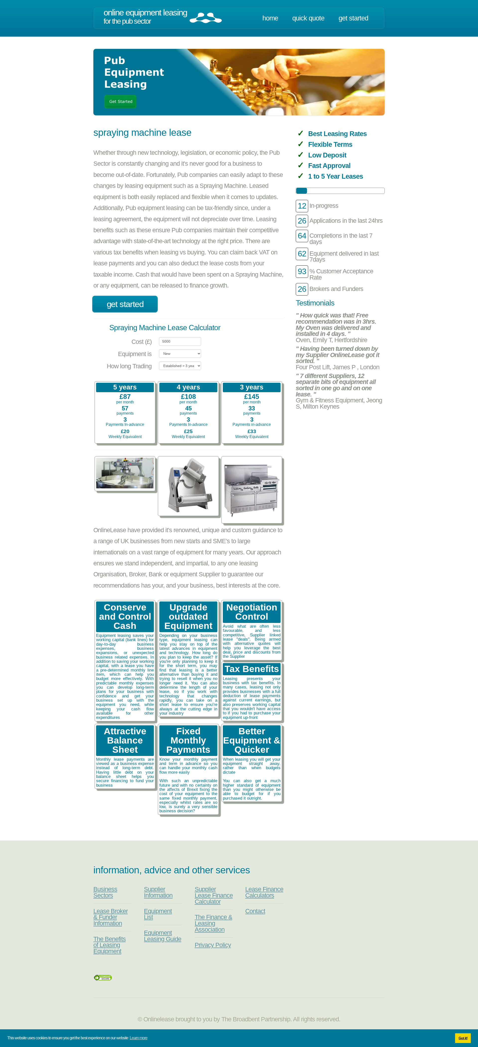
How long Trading (129, 366)
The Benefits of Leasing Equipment (109, 945)
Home (270, 18)
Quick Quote (308, 18)
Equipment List (158, 914)
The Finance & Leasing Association (213, 923)
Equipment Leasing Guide (162, 935)
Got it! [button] (463, 1038)
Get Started (353, 18)
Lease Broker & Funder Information (110, 917)
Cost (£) (141, 341)
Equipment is (135, 354)
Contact (255, 911)
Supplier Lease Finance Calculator (214, 895)
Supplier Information (158, 892)
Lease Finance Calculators (264, 892)
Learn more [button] (138, 1038)
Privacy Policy (213, 945)
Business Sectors (105, 892)
